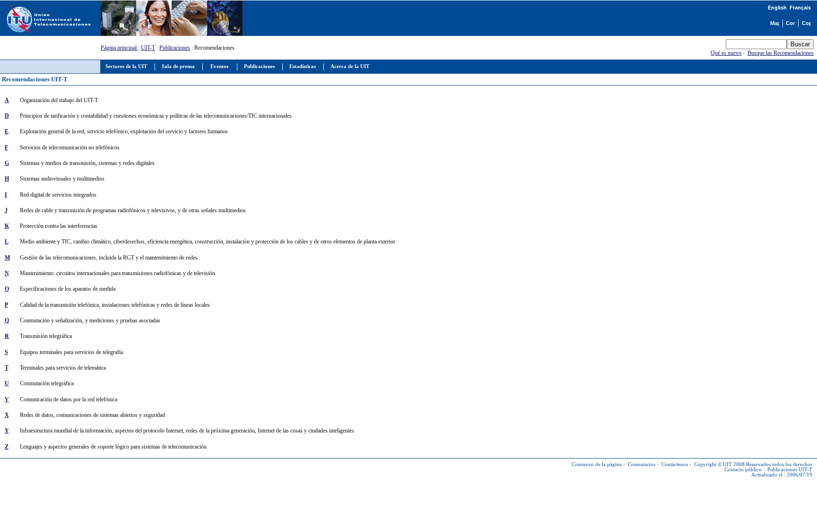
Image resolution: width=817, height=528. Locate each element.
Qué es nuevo (726, 53)
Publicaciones (174, 47)
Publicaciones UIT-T (789, 469)
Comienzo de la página (597, 464)
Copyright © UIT (713, 464)
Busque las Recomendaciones (780, 53)
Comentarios (641, 464)
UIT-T (148, 47)
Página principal (119, 47)
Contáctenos (674, 464)
